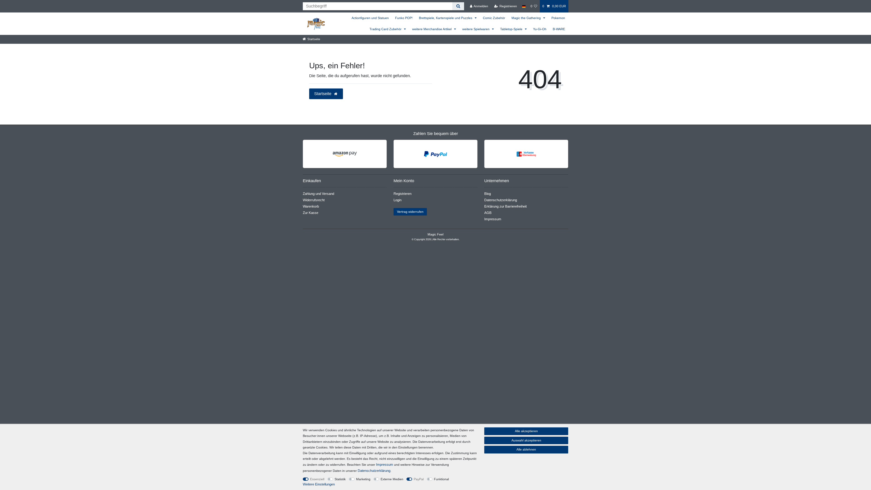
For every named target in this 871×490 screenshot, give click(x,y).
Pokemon (558, 18)
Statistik (340, 479)
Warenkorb (311, 206)
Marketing (363, 479)
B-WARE (559, 29)
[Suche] (458, 6)
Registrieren (402, 194)
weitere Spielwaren (476, 29)
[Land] (523, 6)
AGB (488, 213)
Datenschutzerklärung (500, 200)
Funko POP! (404, 18)
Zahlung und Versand (318, 194)
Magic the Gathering (526, 18)
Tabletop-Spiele (511, 29)
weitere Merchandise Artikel (432, 29)
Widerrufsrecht (314, 200)
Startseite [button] (323, 93)
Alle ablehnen (526, 449)
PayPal (419, 479)
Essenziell (317, 479)
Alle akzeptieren (526, 431)
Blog (487, 194)
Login (397, 200)
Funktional (441, 479)
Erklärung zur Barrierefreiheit (505, 206)
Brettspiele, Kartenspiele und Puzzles (446, 18)
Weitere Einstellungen (319, 484)
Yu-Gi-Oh (539, 29)
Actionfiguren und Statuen (370, 18)
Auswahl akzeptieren (526, 440)
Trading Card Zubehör (385, 29)
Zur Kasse (310, 213)
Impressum (492, 219)
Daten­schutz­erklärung (374, 471)
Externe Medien (392, 479)
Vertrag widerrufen (410, 211)
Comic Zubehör (494, 18)
